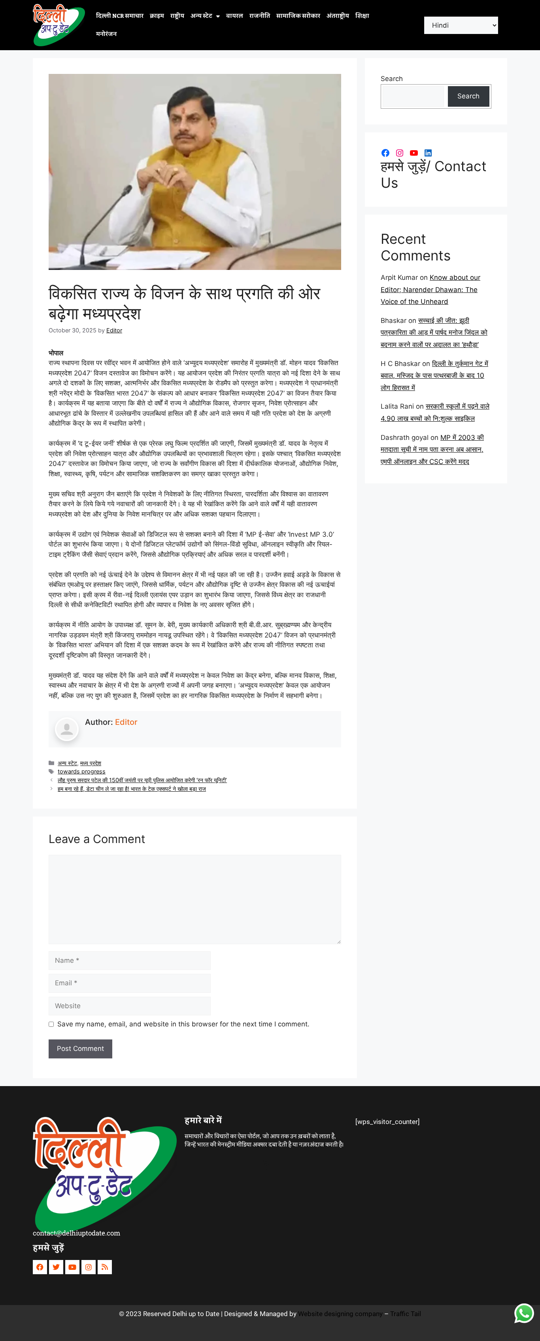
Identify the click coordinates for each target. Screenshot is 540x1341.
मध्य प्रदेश (90, 763)
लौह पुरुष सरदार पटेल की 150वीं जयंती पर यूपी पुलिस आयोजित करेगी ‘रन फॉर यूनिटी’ (142, 780)
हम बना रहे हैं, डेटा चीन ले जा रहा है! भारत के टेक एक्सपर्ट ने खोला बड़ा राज (132, 788)
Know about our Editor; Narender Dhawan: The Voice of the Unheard (430, 289)
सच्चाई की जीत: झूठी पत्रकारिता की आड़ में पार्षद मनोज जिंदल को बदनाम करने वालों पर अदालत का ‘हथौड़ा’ (434, 333)
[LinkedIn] (428, 153)
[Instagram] (399, 153)
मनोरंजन (106, 34)
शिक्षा (362, 16)
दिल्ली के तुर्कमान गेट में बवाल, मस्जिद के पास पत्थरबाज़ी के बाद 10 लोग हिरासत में (434, 376)
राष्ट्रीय (177, 16)
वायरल (234, 16)
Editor (126, 722)
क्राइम (157, 16)
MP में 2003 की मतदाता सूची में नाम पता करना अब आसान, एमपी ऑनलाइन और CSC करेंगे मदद (432, 450)
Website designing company (340, 1314)
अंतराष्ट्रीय (338, 16)
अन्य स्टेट (201, 16)
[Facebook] (385, 153)
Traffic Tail (405, 1314)
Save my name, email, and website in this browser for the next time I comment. (183, 1024)
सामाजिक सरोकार (298, 16)
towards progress (82, 771)
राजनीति (259, 16)
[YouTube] (414, 153)
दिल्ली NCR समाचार (119, 16)
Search (392, 79)
